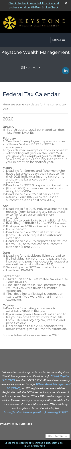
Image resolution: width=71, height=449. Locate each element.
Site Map (26, 423)
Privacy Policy (9, 423)
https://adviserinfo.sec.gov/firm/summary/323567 (36, 412)
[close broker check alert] (65, 3)
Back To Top (56, 436)
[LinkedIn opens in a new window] (65, 73)
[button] (58, 40)
